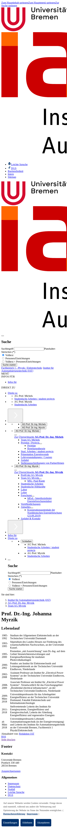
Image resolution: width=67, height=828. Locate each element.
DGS (10, 795)
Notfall (11, 789)
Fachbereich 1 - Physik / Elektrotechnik (21, 368)
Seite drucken (8, 739)
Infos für (12, 382)
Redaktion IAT (26, 733)
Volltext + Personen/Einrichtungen (23, 361)
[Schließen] (15, 434)
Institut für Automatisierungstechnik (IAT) (27, 369)
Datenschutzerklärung (14, 814)
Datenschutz (14, 786)
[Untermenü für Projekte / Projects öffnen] (40, 443)
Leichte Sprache (16, 792)
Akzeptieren (43, 822)
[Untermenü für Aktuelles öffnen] (32, 507)
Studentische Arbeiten (25, 404)
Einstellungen (10, 822)
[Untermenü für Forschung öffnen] (33, 496)
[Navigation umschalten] (2, 335)
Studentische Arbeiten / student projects (34, 398)
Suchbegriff (7, 348)
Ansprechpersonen (10, 771)
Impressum (13, 783)
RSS (3, 736)
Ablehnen (27, 822)
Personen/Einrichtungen (17, 358)
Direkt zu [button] (12, 538)
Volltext (9, 355)
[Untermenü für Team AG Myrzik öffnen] (40, 478)
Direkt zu (12, 393)
